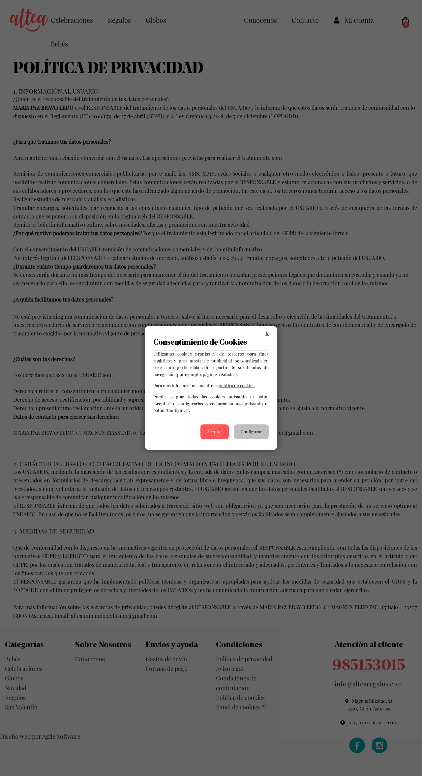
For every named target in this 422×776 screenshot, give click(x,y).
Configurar (251, 431)
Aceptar (214, 431)
